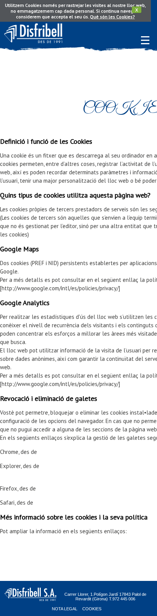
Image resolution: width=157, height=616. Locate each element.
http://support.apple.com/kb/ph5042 (79, 502)
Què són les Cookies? (112, 16)
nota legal (64, 608)
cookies (91, 608)
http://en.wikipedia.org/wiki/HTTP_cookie (50, 545)
